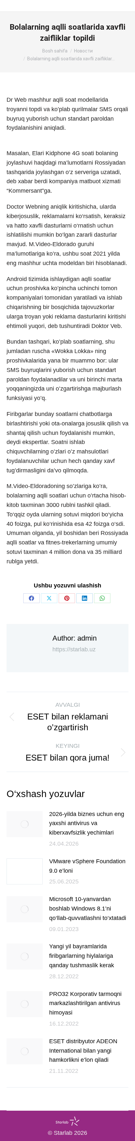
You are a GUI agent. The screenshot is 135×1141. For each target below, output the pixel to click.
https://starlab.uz (74, 649)
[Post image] (25, 824)
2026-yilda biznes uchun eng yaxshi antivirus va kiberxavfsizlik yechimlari (86, 823)
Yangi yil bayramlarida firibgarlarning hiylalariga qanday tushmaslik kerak (81, 956)
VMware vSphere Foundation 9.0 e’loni (87, 866)
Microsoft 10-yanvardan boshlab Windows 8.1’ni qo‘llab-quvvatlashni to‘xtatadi (87, 908)
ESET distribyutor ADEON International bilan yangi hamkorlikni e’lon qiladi (83, 1050)
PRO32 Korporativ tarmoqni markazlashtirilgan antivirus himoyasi (85, 1003)
